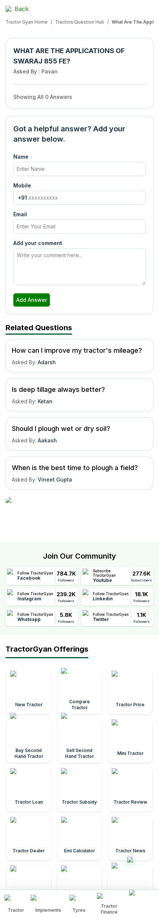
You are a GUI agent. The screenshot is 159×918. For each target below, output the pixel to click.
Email (20, 214)
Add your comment (37, 243)
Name (20, 156)
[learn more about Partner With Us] (142, 898)
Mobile (22, 185)
